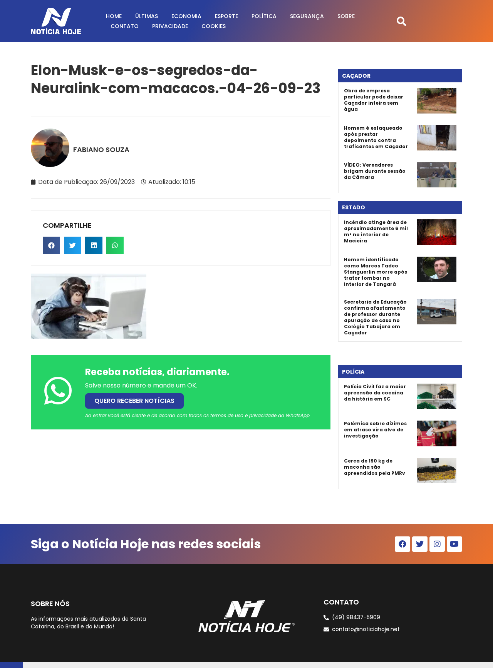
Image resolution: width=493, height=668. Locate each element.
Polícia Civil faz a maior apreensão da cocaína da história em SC (375, 392)
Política (264, 16)
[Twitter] (420, 544)
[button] (401, 21)
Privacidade (170, 26)
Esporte (226, 16)
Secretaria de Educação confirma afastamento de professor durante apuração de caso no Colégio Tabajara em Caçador (375, 317)
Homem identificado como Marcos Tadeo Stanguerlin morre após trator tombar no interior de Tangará (375, 271)
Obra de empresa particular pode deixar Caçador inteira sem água (373, 99)
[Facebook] (402, 544)
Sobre (346, 16)
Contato (125, 26)
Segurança (307, 16)
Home (114, 16)
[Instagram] (437, 544)
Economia (186, 16)
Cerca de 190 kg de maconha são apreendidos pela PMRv (374, 467)
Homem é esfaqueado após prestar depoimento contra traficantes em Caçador (376, 137)
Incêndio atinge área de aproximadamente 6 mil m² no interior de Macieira (376, 231)
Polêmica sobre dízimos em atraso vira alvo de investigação (375, 429)
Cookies (213, 26)
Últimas (146, 16)
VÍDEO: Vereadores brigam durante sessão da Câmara (375, 171)
